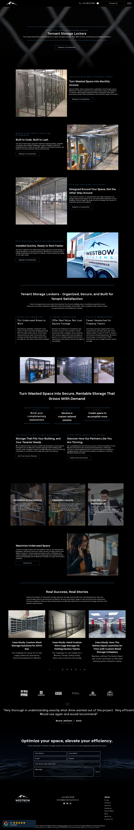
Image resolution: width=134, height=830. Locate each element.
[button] (129, 3)
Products (107, 803)
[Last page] (84, 669)
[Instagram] (70, 803)
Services (107, 806)
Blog (106, 814)
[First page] (49, 669)
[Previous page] (54, 669)
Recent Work (109, 811)
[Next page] (80, 669)
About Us (107, 816)
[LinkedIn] (67, 803)
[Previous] (10, 713)
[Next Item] (110, 370)
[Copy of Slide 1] (63, 723)
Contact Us (108, 819)
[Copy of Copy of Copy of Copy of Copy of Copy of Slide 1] (72, 723)
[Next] (123, 713)
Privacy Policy (63, 826)
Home (106, 800)
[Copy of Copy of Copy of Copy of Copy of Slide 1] (70, 723)
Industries (107, 808)
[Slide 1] (61, 723)
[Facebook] (64, 803)
